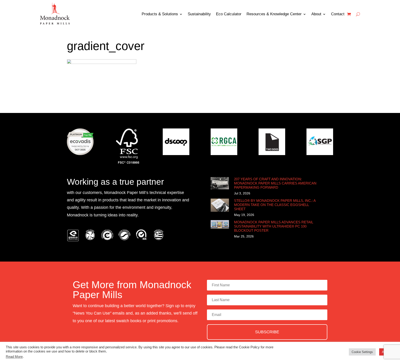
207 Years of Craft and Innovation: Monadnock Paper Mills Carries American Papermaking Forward (275, 183)
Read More (14, 357)
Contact (337, 14)
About (316, 14)
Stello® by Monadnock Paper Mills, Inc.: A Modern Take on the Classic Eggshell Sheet (275, 205)
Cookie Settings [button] (362, 352)
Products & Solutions (160, 14)
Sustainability (199, 14)
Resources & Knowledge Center (274, 14)
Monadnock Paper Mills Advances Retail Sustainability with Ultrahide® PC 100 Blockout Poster (273, 226)
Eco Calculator (228, 14)
